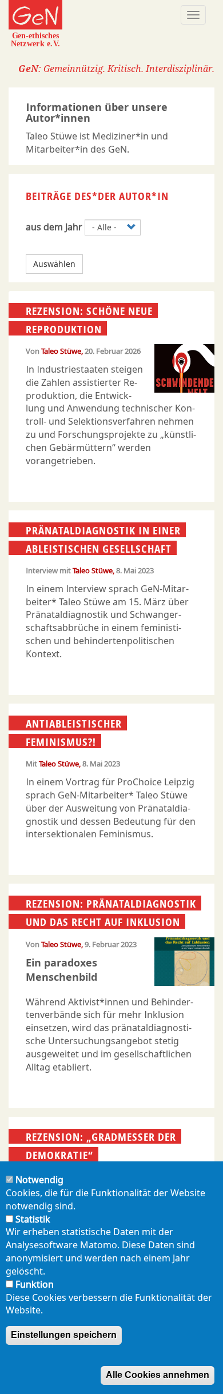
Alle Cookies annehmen (157, 1375)
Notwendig (39, 1179)
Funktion (34, 1284)
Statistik (32, 1219)
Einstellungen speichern (64, 1335)
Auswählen (54, 263)
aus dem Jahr (54, 227)
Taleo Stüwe (61, 351)
